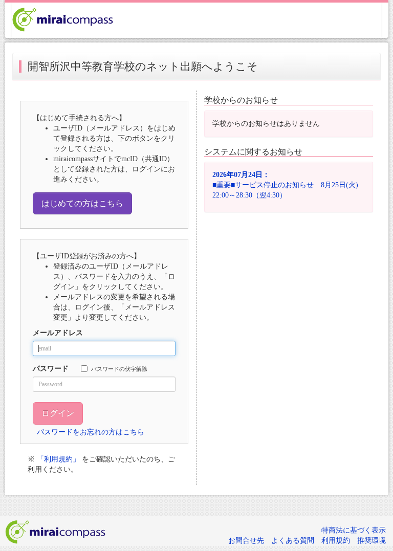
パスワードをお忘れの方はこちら (90, 432)
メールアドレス (58, 333)
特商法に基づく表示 (353, 530)
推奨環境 (371, 540)
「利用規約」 (58, 459)
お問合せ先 (246, 540)
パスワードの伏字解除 (119, 369)
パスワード (51, 368)
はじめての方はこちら (82, 203)
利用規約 (335, 540)
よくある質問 (292, 540)
